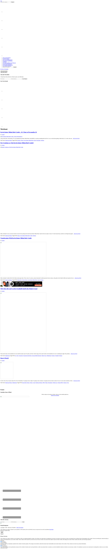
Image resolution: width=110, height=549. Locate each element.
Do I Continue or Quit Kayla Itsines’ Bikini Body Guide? (17, 143)
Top (1, 0)
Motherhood (7, 355)
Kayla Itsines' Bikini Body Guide (30, 140)
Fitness (22, 140)
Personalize (38, 140)
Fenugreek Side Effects (27, 355)
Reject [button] (48, 529)
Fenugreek (21, 355)
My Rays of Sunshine (4, 69)
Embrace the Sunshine (55, 395)
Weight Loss (55, 382)
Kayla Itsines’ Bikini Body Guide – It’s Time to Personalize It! (18, 132)
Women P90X (60, 382)
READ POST (76, 138)
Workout (42, 140)
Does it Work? (4, 358)
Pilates (46, 382)
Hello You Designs (19, 527)
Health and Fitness (8, 140)
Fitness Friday (24, 279)
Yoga (68, 382)
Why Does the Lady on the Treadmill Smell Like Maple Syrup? (19, 288)
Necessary (4, 541)
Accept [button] (45, 529)
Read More (51, 529)
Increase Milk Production (36, 355)
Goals (34, 382)
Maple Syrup (44, 355)
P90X (44, 382)
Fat (15, 355)
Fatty (17, 355)
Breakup (18, 140)
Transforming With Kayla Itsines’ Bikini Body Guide (16, 238)
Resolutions (50, 382)
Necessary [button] (2, 540)
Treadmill (57, 355)
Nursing (53, 355)
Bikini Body (19, 279)
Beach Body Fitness (26, 382)
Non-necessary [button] (3, 544)
